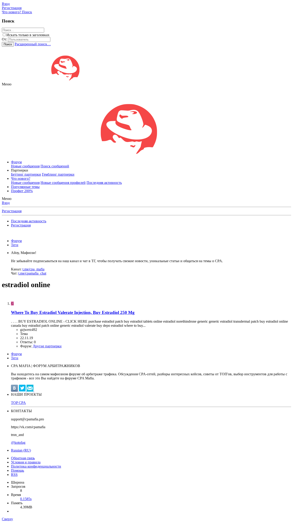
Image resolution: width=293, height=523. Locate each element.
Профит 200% (22, 191)
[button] (6, 84)
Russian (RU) (21, 450)
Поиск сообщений (55, 166)
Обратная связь (23, 458)
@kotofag (18, 442)
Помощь (17, 470)
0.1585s (26, 499)
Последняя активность (104, 183)
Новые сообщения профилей (63, 183)
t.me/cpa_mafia (33, 269)
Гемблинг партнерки (58, 174)
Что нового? (20, 178)
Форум (16, 162)
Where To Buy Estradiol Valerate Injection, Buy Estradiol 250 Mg (73, 312)
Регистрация (12, 211)
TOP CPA (18, 403)
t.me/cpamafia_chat (32, 273)
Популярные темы (25, 187)
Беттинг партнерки (26, 174)
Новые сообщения (25, 166)
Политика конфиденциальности (36, 466)
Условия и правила (26, 462)
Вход (6, 203)
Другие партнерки (47, 346)
